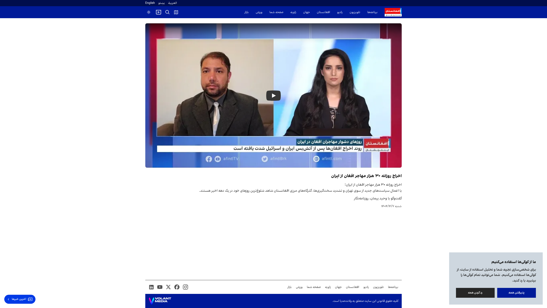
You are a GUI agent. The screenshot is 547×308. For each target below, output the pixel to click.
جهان (306, 12)
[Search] (167, 12)
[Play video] (158, 12)
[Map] (176, 12)
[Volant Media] (160, 301)
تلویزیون (355, 12)
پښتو (161, 3)
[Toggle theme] (148, 12)
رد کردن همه (475, 292)
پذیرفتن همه (517, 292)
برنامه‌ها (372, 12)
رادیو (340, 12)
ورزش (259, 12)
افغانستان (323, 12)
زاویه (293, 12)
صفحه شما (276, 12)
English (150, 3)
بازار (246, 12)
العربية (172, 3)
